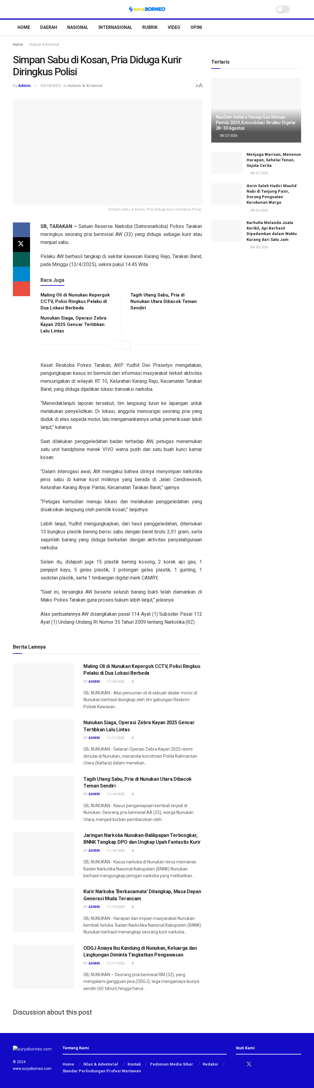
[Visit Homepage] (147, 9)
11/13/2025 (115, 907)
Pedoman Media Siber (171, 1064)
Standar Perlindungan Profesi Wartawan (102, 1071)
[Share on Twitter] (21, 244)
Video (174, 27)
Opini (196, 27)
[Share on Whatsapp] (21, 259)
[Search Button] (298, 9)
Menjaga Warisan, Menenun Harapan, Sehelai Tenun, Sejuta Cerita (274, 160)
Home (23, 27)
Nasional (77, 27)
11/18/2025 (115, 682)
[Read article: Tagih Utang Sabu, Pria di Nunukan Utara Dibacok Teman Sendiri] (43, 798)
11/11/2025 (115, 963)
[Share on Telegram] (21, 274)
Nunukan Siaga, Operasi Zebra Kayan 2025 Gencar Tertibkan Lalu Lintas (73, 324)
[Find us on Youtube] (270, 1064)
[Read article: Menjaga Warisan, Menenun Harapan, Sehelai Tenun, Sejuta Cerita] (226, 163)
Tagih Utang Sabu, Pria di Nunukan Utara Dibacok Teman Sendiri (163, 301)
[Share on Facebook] (21, 229)
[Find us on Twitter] (249, 1064)
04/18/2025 (50, 85)
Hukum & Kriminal (44, 44)
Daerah (48, 27)
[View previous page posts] (115, 344)
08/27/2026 (228, 136)
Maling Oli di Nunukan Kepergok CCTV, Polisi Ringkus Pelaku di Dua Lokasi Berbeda (75, 301)
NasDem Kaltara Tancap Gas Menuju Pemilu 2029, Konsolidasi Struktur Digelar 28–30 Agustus (256, 123)
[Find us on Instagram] (260, 1064)
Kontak (134, 1064)
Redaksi (210, 1064)
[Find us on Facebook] (238, 1064)
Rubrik (150, 27)
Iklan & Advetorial (100, 1064)
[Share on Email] (21, 288)
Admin (24, 85)
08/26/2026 (258, 210)
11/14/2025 (115, 794)
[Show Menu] (15, 9)
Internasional (115, 27)
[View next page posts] (126, 344)
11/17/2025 (115, 738)
